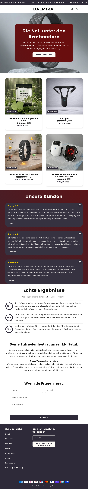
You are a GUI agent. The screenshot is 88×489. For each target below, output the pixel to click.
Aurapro (64, 118)
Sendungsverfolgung (14, 468)
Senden (44, 417)
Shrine (54, 486)
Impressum (10, 463)
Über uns (9, 439)
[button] (6, 9)
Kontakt (8, 444)
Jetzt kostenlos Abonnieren (44, 444)
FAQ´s (7, 448)
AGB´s (7, 458)
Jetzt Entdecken (44, 55)
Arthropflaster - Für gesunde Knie (23, 119)
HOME (7, 434)
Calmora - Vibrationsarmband (23, 174)
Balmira (40, 486)
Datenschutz (10, 453)
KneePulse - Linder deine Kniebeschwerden (64, 175)
